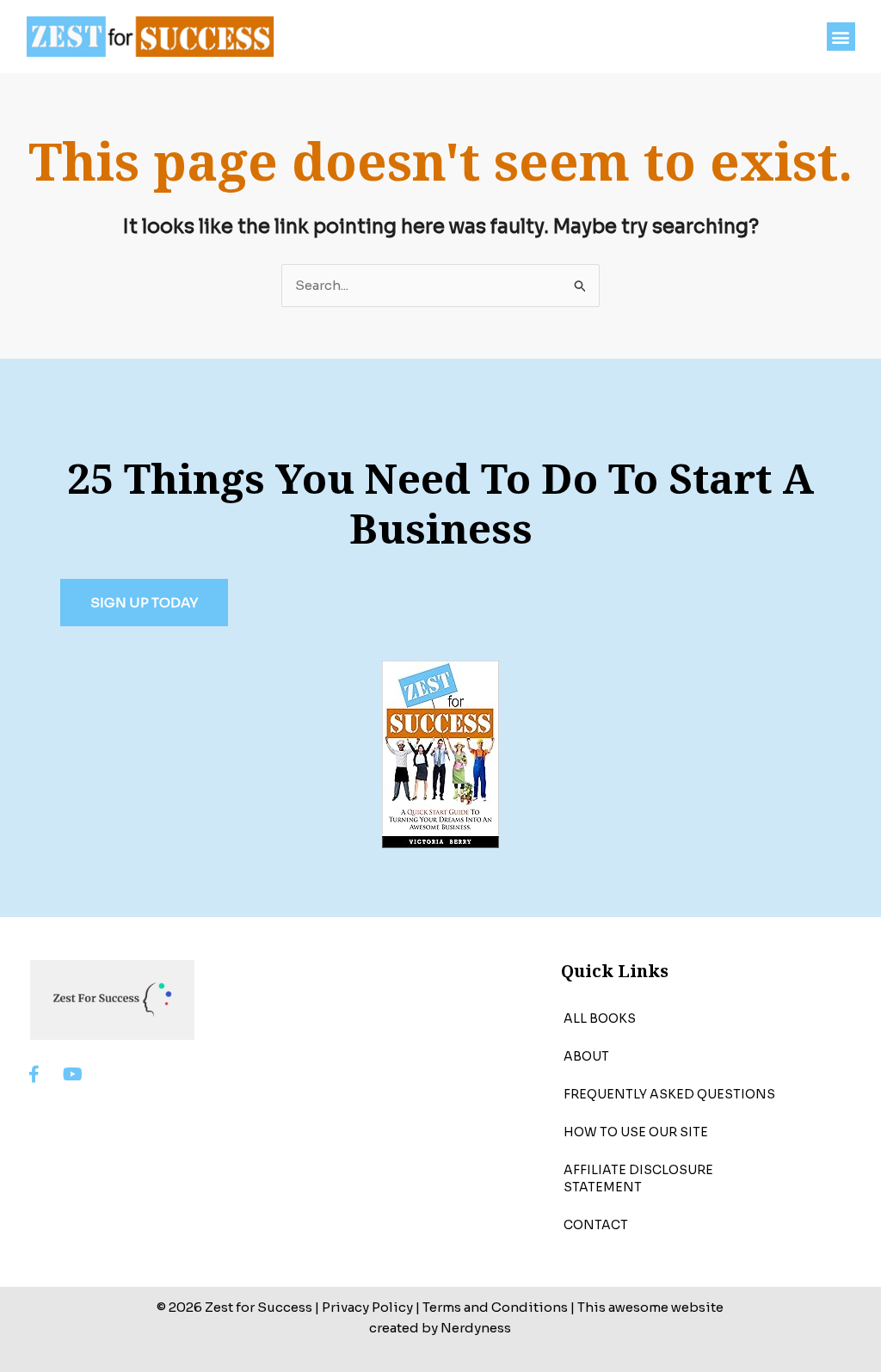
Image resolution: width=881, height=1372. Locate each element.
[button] (841, 36)
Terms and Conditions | (498, 1307)
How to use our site (636, 1132)
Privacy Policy (367, 1307)
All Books (600, 1018)
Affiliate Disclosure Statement (638, 1178)
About (586, 1056)
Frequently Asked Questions (669, 1094)
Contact (596, 1225)
